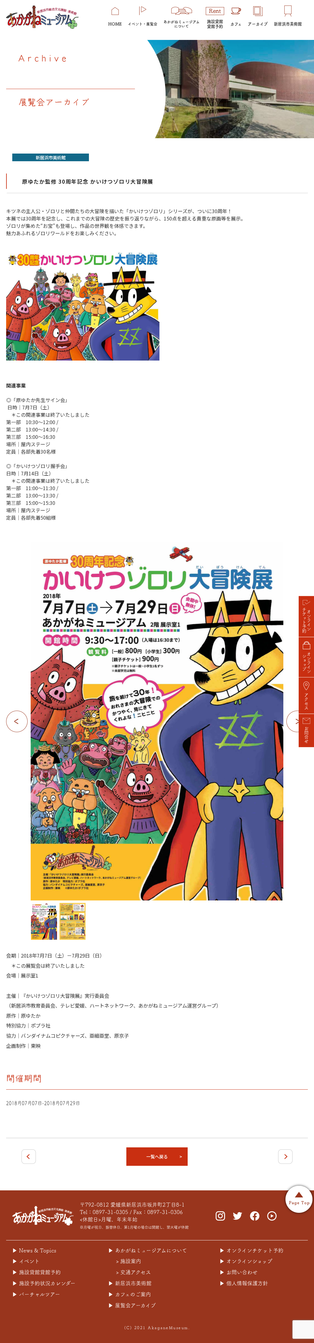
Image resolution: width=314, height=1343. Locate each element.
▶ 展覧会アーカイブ (132, 1305)
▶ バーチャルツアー (36, 1294)
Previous (17, 721)
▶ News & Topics (34, 1250)
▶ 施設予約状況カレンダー (43, 1283)
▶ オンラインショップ (246, 1261)
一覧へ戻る (157, 1156)
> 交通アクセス (133, 1272)
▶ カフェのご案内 (129, 1294)
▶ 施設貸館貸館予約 (36, 1272)
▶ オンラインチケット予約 (251, 1250)
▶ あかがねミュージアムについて (147, 1250)
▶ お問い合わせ (239, 1272)
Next (297, 721)
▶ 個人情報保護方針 (244, 1283)
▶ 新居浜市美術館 (129, 1283)
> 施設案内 (128, 1261)
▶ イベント (26, 1261)
